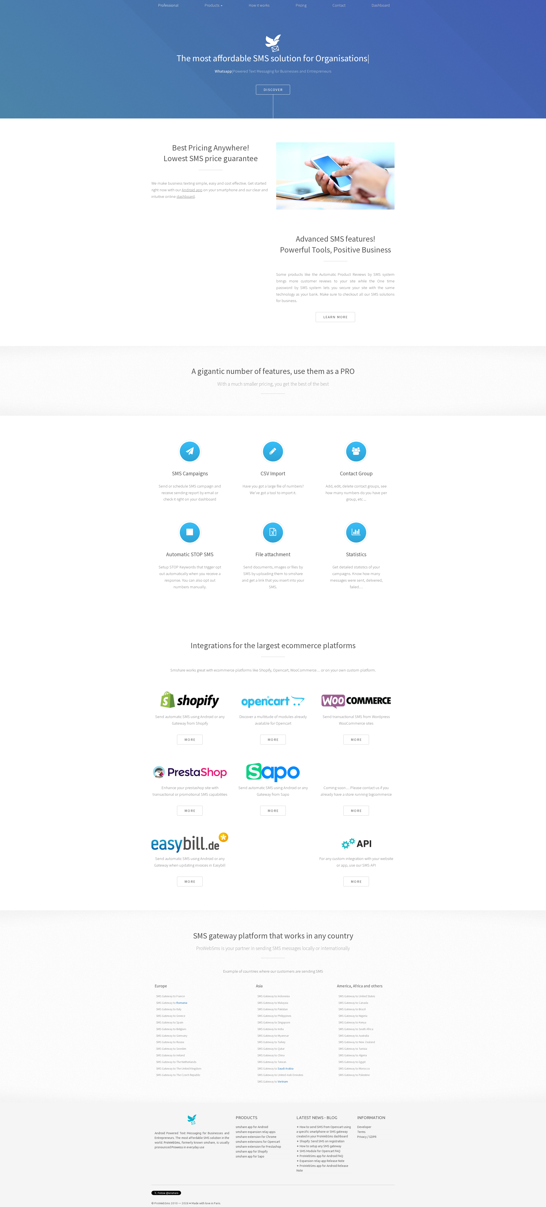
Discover (273, 89)
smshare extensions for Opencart (258, 1141)
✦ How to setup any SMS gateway (318, 1146)
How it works (259, 5)
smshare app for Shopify (252, 1151)
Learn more (335, 317)
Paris (217, 1203)
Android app (192, 189)
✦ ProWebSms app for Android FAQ (319, 1156)
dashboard (186, 196)
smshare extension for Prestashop (258, 1146)
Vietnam (283, 1081)
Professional (168, 5)
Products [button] (212, 5)
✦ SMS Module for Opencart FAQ (318, 1151)
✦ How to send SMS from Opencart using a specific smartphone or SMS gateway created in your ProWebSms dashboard (323, 1131)
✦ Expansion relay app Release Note (320, 1161)
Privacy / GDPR (366, 1136)
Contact (339, 5)
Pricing (301, 5)
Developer (364, 1127)
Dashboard (381, 5)
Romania (181, 1003)
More (189, 739)
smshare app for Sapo (250, 1156)
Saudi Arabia (285, 1068)
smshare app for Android (252, 1127)
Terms (361, 1132)
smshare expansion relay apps (256, 1132)
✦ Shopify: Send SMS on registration (320, 1141)
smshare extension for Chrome (256, 1136)
